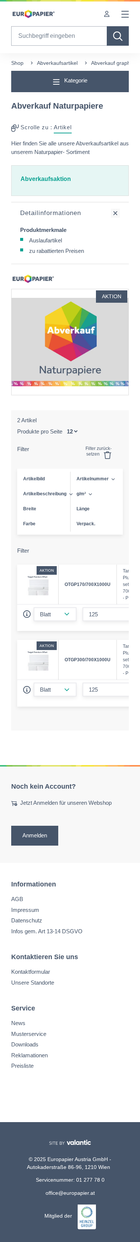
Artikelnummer (93, 478)
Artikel (63, 127)
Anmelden (34, 835)
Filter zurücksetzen (98, 451)
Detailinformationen (50, 213)
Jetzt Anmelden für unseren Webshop (66, 803)
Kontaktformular (30, 971)
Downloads (24, 1044)
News (18, 1023)
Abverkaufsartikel (57, 63)
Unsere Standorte (32, 982)
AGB (17, 899)
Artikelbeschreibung (44, 493)
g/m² (81, 493)
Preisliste (22, 1066)
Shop (17, 63)
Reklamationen (29, 1055)
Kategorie (75, 80)
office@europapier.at (70, 1193)
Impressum (25, 910)
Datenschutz (26, 920)
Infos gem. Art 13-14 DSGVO (47, 931)
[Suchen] (118, 36)
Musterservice (28, 1033)
